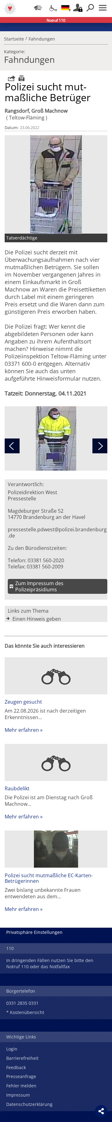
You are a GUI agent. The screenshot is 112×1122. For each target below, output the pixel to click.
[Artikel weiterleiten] (10, 78)
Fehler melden (21, 1086)
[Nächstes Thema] (99, 445)
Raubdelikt (17, 788)
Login (11, 1049)
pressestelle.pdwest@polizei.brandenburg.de (57, 532)
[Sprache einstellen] (65, 7)
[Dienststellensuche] (38, 7)
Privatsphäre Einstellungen (34, 932)
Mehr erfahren (22, 730)
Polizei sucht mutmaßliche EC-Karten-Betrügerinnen (49, 878)
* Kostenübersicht (25, 1012)
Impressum (18, 1095)
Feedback (16, 1067)
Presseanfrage (21, 1076)
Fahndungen (42, 38)
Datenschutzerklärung (29, 1104)
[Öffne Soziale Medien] (101, 1111)
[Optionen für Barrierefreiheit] (51, 7)
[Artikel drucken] (20, 78)
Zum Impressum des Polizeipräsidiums (39, 586)
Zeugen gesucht (23, 702)
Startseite (14, 38)
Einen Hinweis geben (36, 618)
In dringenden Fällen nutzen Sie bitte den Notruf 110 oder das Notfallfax (49, 963)
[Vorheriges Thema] (12, 445)
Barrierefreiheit (22, 1058)
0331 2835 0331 (22, 1003)
